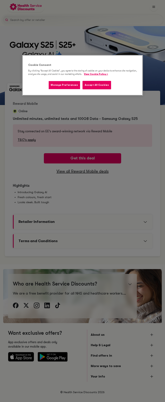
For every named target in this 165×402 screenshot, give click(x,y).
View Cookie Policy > (96, 74)
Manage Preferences (64, 85)
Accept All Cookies (97, 85)
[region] (82, 75)
